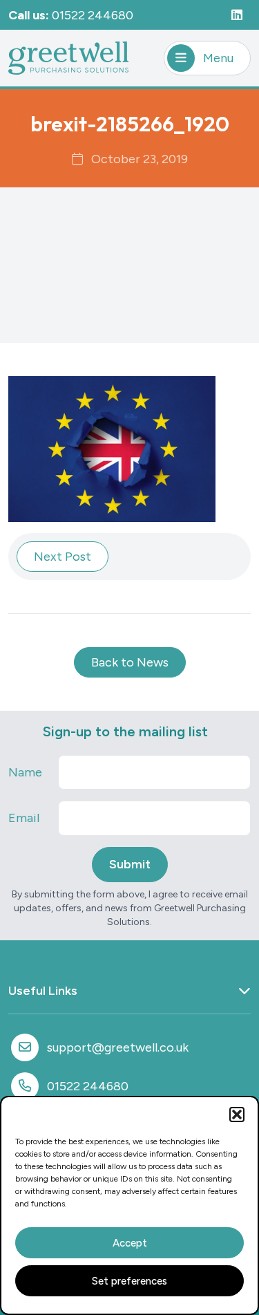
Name (25, 772)
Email (23, 818)
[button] (237, 1114)
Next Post (62, 556)
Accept (130, 1243)
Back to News (130, 662)
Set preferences (129, 1281)
